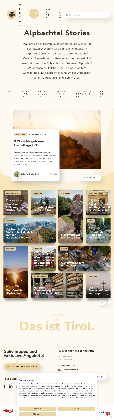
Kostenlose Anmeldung (23, 366)
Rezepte (103, 93)
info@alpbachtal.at (71, 369)
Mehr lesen (89, 178)
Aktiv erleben (43, 93)
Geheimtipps (62, 93)
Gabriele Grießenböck (30, 174)
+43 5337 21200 (69, 365)
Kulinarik (25, 93)
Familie (10, 93)
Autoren (48, 14)
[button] (23, 377)
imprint (21, 400)
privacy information (50, 398)
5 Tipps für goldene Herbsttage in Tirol (29, 143)
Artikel (35, 14)
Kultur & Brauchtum (83, 93)
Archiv (61, 15)
